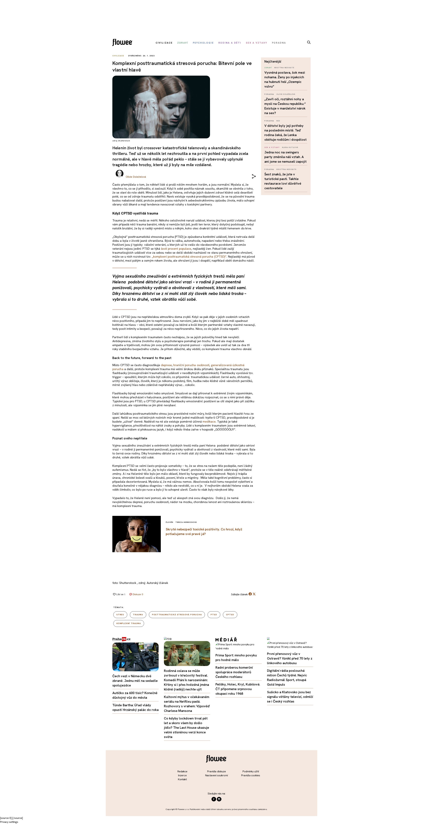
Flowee (123, 43)
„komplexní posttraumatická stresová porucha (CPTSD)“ (189, 256)
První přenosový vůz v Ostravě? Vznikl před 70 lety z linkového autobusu (289, 658)
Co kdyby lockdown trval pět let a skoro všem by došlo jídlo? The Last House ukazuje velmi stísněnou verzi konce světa (186, 727)
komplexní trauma (128, 623)
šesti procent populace (176, 249)
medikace (209, 421)
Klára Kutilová (290, 147)
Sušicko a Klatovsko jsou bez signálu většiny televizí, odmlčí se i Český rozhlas (290, 696)
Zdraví (268, 68)
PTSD (214, 614)
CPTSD (230, 614)
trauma (138, 614)
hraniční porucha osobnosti (191, 365)
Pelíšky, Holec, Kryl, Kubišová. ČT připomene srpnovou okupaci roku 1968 (237, 689)
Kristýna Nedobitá (284, 68)
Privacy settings (9, 822)
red (278, 121)
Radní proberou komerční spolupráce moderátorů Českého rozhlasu (234, 672)
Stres (120, 614)
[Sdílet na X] (254, 594)
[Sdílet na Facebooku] (250, 594)
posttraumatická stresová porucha (177, 614)
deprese (166, 365)
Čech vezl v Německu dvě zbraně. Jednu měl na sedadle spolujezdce (135, 680)
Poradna (269, 94)
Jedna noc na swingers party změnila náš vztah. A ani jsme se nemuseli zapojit (285, 157)
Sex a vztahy (272, 147)
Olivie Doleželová (285, 94)
